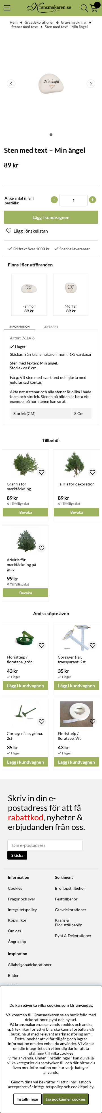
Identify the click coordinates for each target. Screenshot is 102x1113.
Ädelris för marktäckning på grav (21, 564)
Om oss (14, 930)
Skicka (17, 855)
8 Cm (79, 413)
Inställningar (27, 1099)
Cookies (15, 888)
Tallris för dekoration (76, 484)
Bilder (13, 975)
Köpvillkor (17, 920)
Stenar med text (24, 27)
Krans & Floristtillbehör (68, 922)
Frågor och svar (21, 898)
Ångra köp (17, 941)
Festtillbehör (66, 898)
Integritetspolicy (22, 909)
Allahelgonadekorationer (30, 964)
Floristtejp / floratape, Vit (69, 736)
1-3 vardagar (80, 354)
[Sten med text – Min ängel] (51, 134)
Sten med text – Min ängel (66, 27)
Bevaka (25, 512)
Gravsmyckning (73, 22)
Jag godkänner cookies (66, 1099)
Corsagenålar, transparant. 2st (72, 659)
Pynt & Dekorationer (73, 935)
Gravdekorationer (39, 22)
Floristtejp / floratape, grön (20, 659)
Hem (14, 22)
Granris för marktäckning (19, 486)
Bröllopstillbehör (70, 888)
